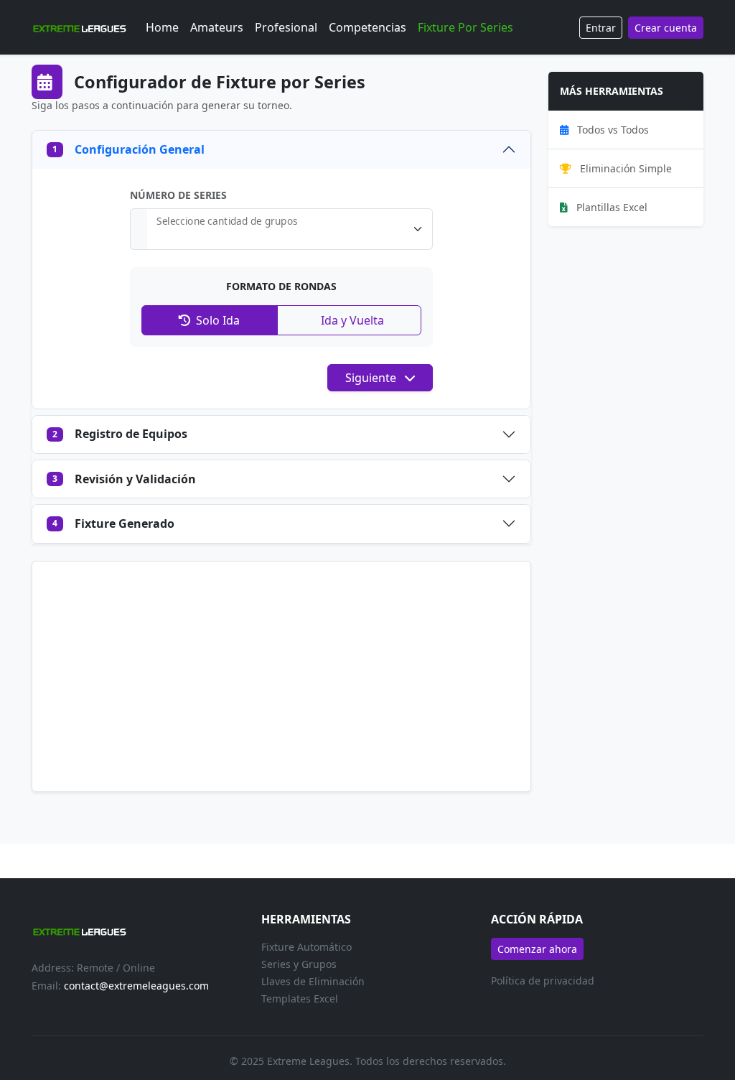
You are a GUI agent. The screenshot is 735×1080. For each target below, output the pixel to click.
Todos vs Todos (611, 129)
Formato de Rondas (281, 286)
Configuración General (128, 149)
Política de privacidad (542, 980)
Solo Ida (216, 320)
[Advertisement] (281, 676)
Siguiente (372, 378)
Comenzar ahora (537, 949)
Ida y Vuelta (351, 320)
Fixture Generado (113, 523)
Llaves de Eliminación (313, 981)
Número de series (178, 195)
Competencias (367, 27)
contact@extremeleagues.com (136, 985)
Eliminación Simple (624, 168)
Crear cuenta (666, 27)
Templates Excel (299, 998)
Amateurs (216, 27)
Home (162, 27)
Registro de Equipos (119, 434)
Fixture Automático (306, 947)
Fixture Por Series (465, 27)
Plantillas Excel (610, 207)
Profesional (286, 27)
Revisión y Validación (124, 479)
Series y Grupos (299, 964)
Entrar (601, 27)
